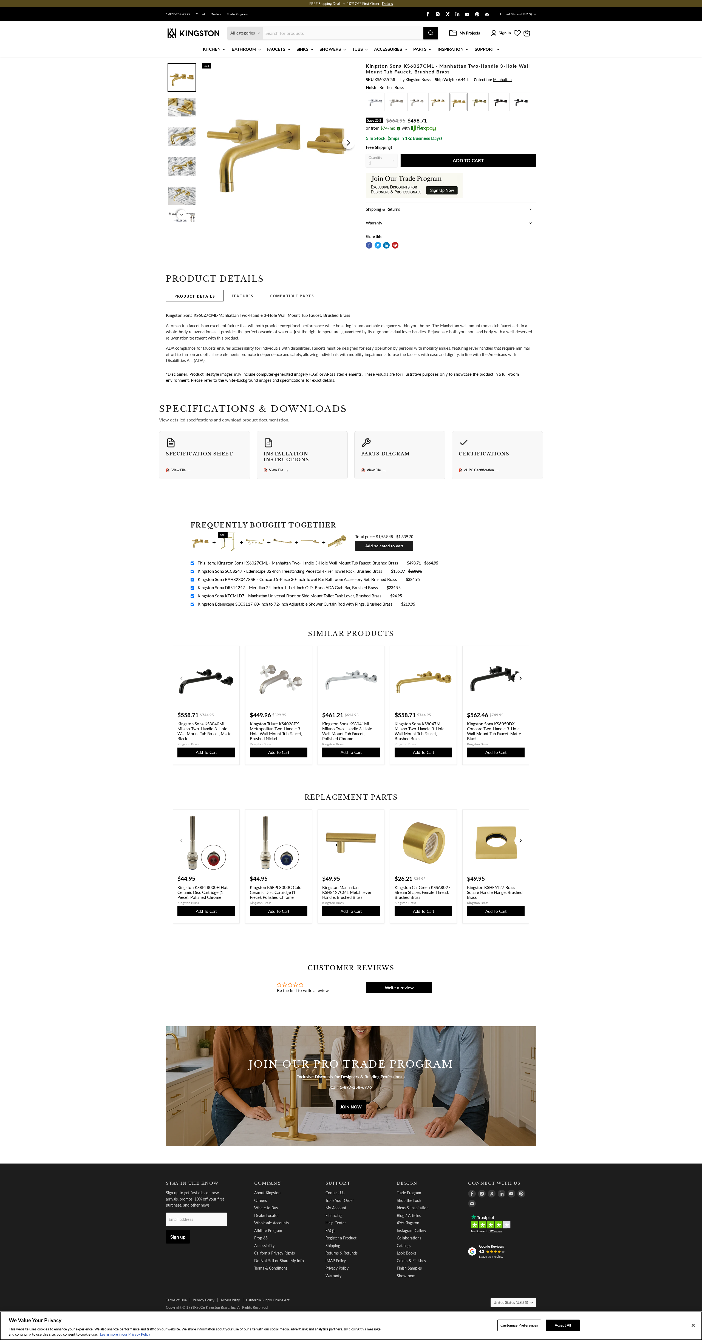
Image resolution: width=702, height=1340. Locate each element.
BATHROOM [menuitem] (244, 49)
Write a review (399, 987)
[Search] (430, 33)
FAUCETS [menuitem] (276, 49)
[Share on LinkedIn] (386, 245)
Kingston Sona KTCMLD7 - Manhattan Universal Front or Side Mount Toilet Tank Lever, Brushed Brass (289, 595)
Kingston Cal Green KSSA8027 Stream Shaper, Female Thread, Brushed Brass (423, 892)
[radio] (375, 102)
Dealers (216, 14)
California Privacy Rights (274, 1253)
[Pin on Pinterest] (395, 245)
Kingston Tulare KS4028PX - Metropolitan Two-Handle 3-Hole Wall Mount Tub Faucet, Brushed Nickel (276, 731)
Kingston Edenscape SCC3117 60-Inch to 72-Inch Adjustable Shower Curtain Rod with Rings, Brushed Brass (295, 603)
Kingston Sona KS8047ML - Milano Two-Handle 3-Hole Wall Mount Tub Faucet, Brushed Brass (420, 731)
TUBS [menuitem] (357, 49)
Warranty (333, 1275)
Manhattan (502, 79)
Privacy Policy (337, 1268)
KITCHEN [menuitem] (211, 49)
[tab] (194, 295)
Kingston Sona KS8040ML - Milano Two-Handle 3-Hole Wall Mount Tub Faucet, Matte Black (204, 731)
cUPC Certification (481, 470)
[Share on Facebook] (369, 245)
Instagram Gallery (411, 1230)
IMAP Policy (335, 1260)
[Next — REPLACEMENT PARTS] (520, 841)
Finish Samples (409, 1268)
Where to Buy (266, 1207)
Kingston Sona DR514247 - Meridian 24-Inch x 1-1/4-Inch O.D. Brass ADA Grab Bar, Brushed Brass (288, 587)
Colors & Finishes (411, 1260)
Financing (333, 1215)
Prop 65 (261, 1238)
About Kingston (267, 1192)
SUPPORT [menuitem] (484, 49)
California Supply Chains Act (268, 1300)
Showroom (406, 1275)
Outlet (200, 14)
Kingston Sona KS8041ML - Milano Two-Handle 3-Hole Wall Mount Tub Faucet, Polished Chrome (347, 731)
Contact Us (334, 1192)
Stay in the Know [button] (192, 1183)
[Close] (693, 1325)
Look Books (406, 1253)
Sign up (178, 1237)
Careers (260, 1200)
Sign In (505, 33)
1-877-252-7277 (178, 14)
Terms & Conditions (270, 1268)
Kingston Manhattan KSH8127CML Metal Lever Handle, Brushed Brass (346, 892)
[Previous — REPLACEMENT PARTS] (182, 841)
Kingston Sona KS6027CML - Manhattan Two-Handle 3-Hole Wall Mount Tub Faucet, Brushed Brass (298, 562)
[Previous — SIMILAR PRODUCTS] (182, 678)
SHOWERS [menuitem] (330, 49)
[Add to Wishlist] (347, 67)
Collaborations (409, 1238)
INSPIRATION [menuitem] (450, 49)
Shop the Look (409, 1200)
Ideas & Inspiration (413, 1207)
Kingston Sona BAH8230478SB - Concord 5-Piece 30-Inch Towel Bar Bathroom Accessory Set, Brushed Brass (297, 579)
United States (516, 14)
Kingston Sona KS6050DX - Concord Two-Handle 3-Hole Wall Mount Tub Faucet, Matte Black (494, 731)
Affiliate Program (268, 1230)
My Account (335, 1207)
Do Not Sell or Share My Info (279, 1260)
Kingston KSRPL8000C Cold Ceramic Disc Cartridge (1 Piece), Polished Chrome (275, 892)
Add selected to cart (384, 546)
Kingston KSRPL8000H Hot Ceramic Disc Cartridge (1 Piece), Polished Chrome (202, 892)
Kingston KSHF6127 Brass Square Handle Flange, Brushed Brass (494, 892)
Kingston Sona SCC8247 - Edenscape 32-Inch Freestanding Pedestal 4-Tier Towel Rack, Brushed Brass (290, 571)
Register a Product (340, 1238)
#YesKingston (408, 1223)
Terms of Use (176, 1300)
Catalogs (404, 1245)
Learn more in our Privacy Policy (124, 1334)
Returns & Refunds (341, 1253)
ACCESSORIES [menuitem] (388, 49)
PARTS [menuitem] (419, 49)
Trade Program (237, 14)
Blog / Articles (409, 1215)
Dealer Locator (266, 1215)
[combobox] (343, 33)
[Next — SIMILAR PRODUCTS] (520, 678)
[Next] (348, 142)
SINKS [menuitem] (302, 49)
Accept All (563, 1325)
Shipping (332, 1245)
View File (181, 470)
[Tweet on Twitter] (378, 245)
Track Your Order (339, 1200)
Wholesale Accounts (271, 1223)
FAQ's (330, 1230)
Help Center (335, 1223)
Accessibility (264, 1245)
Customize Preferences (519, 1325)
